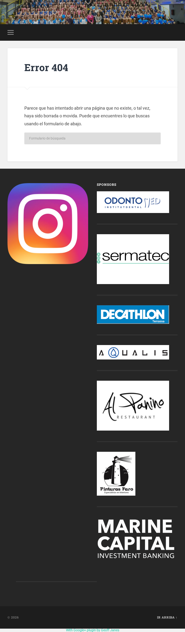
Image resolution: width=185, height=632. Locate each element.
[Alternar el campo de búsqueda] (175, 32)
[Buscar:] (92, 138)
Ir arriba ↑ (167, 617)
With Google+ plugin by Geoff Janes (92, 630)
